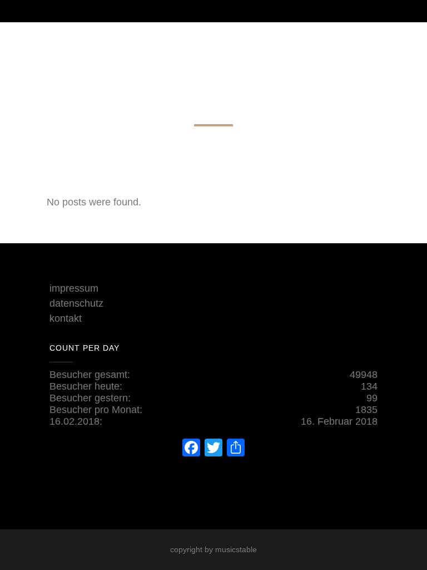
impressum (73, 288)
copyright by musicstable (213, 549)
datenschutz (76, 303)
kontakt (65, 318)
